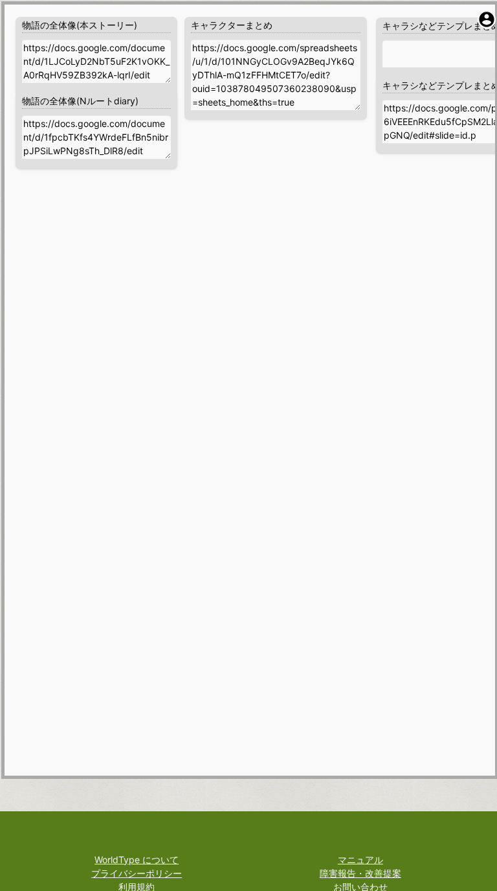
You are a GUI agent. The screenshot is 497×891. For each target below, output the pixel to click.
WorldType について (136, 859)
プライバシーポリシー (136, 873)
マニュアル (360, 859)
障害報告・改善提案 (360, 873)
